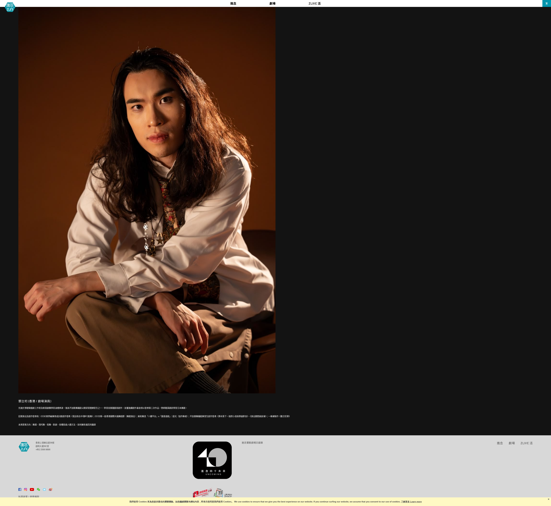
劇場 (512, 443)
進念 (500, 443)
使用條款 (34, 496)
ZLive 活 (527, 443)
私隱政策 (23, 496)
